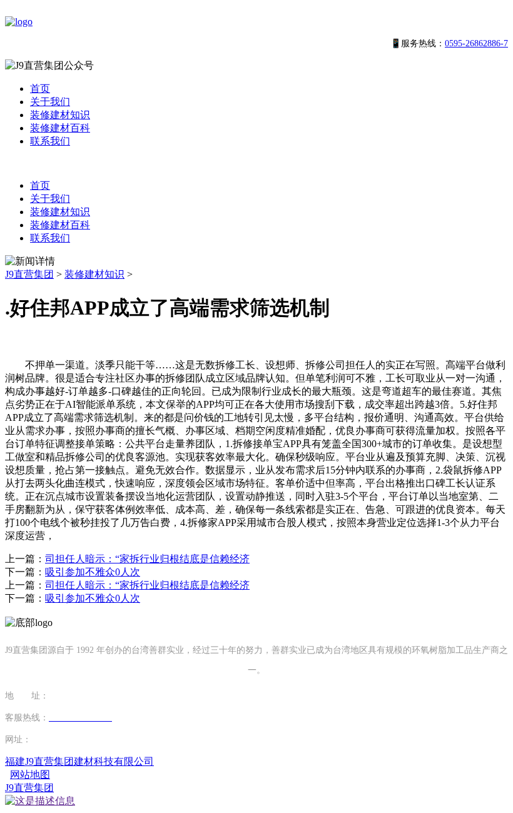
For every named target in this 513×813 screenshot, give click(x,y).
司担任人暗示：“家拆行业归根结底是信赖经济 (147, 558)
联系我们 (50, 141)
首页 (40, 88)
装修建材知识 (60, 114)
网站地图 (30, 774)
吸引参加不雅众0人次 (92, 572)
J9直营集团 (29, 274)
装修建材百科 (60, 128)
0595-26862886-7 (476, 43)
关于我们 (50, 101)
